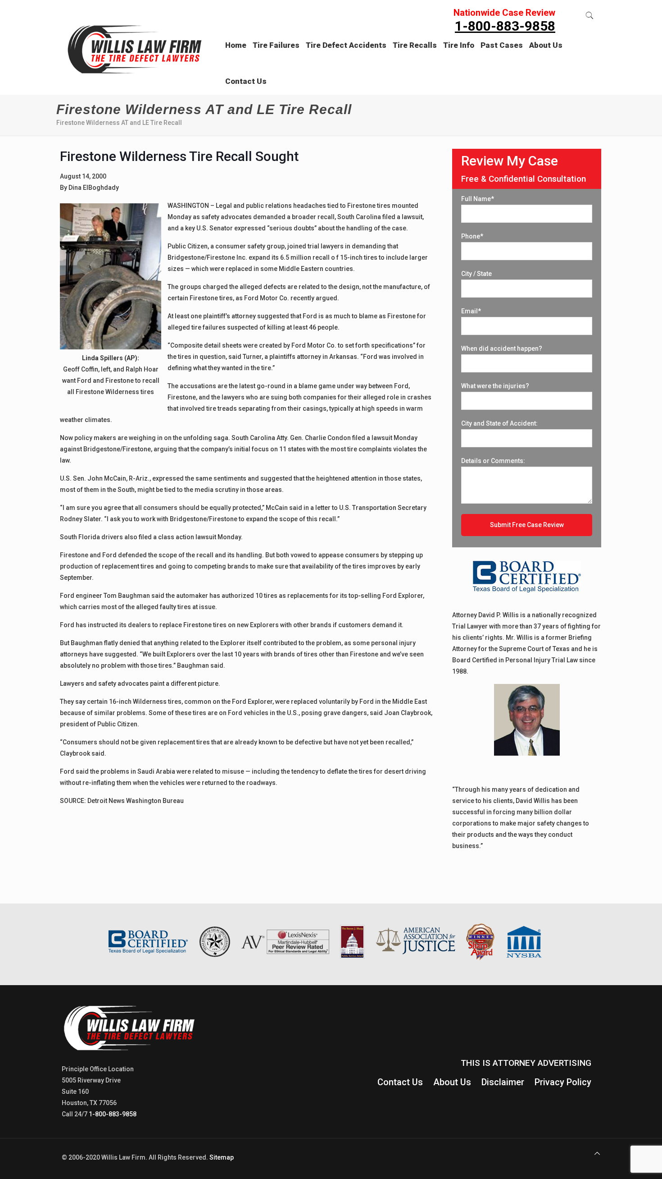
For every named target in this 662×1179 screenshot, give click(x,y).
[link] (276, 63)
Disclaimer (502, 1082)
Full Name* (477, 198)
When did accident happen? (501, 348)
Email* (471, 311)
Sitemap (221, 1157)
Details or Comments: (493, 460)
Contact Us (400, 1082)
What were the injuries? (495, 386)
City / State (476, 273)
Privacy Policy (563, 1082)
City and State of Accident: (499, 423)
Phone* (472, 236)
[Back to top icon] (597, 1153)
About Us (452, 1082)
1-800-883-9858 (112, 1114)
